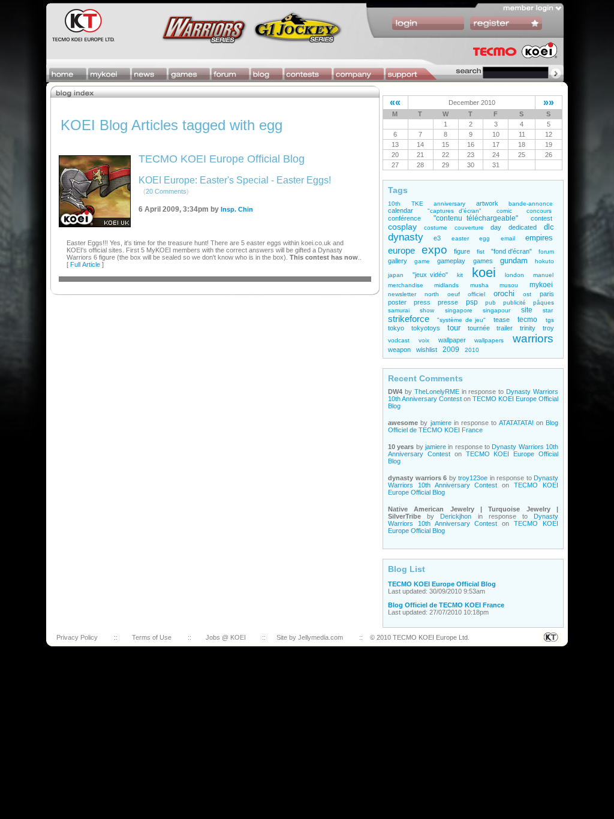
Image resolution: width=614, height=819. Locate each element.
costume (435, 227)
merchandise (405, 285)
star (548, 310)
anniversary (449, 203)
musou (508, 285)
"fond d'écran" (511, 251)
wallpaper (452, 340)
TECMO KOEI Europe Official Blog (222, 159)
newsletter (402, 294)
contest (541, 218)
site (526, 310)
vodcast (399, 340)
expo (434, 249)
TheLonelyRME (436, 391)
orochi (503, 293)
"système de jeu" (461, 320)
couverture (469, 227)
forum (546, 251)
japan (396, 275)
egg (484, 238)
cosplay (402, 226)
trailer (504, 328)
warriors (533, 338)
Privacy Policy (77, 637)
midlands (446, 285)
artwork (487, 203)
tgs (550, 320)
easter (460, 238)
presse (448, 302)
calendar (400, 210)
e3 (437, 238)
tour (453, 328)
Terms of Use (151, 637)
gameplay (451, 260)
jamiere (441, 422)
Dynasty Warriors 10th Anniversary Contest (473, 481)
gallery (397, 260)
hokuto (544, 261)
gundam (514, 261)
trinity (527, 328)
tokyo (396, 328)
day (495, 227)
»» (548, 102)
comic (504, 210)
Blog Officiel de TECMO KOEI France (473, 426)
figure (462, 251)
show (427, 310)
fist (480, 251)
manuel (543, 275)
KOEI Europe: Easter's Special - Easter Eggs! (235, 180)
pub (490, 302)
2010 (472, 350)
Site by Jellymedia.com (309, 637)
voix (424, 340)
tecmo (527, 319)
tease (501, 319)
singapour (496, 310)
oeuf (453, 294)
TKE (417, 203)
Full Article (85, 264)
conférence (404, 218)
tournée (479, 328)
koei (484, 272)
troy (548, 328)
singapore (458, 310)
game (422, 261)
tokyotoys (425, 328)
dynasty (405, 237)
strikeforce (408, 319)
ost (527, 294)
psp (472, 302)
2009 (451, 349)
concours (539, 210)
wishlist (426, 349)
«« (395, 102)
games (483, 260)
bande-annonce (530, 203)
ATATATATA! (516, 422)
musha (479, 285)
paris (547, 293)
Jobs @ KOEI (226, 637)
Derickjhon (455, 516)
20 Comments (166, 191)
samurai (399, 310)
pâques (543, 302)
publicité (514, 302)
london (514, 275)
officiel (476, 294)
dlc (549, 226)
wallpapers (489, 340)
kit (460, 275)
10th (394, 203)
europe (401, 250)
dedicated (522, 227)
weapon (399, 349)
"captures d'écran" (454, 210)
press (422, 302)
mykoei (541, 285)
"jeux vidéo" (430, 274)
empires (539, 238)
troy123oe (472, 477)
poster (397, 302)
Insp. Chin (237, 209)
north (432, 294)
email (508, 238)
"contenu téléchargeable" (476, 218)
